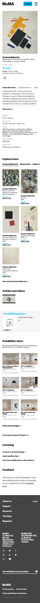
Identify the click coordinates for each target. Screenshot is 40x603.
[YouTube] (10, 559)
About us (6, 501)
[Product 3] (7, 330)
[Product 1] (3, 330)
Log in (35, 501)
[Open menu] (36, 3)
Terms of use (21, 589)
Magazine (7, 521)
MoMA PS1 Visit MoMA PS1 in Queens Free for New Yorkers (29, 537)
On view (6, 68)
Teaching (6, 516)
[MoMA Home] (8, 3)
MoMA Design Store (17, 313)
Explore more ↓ (25, 87)
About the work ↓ (9, 87)
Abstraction (25, 164)
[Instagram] (4, 550)
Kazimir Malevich (10, 57)
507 (16, 71)
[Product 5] (10, 330)
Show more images (10, 426)
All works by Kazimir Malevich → (15, 281)
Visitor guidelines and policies (14, 593)
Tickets (28, 4)
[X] (16, 550)
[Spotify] (16, 555)
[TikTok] (10, 555)
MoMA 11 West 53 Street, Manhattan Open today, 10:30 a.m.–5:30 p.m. (8, 539)
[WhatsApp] (4, 559)
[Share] (4, 78)
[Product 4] (8, 330)
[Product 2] (5, 330)
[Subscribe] (36, 571)
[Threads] (4, 555)
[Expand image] (20, 32)
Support (6, 506)
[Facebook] (10, 550)
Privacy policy (8, 589)
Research (7, 511)
